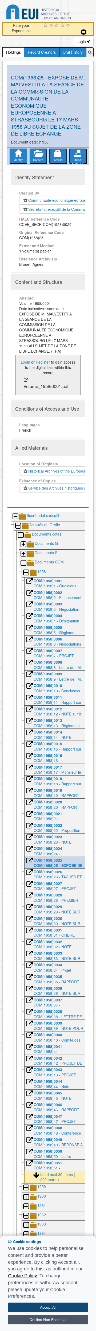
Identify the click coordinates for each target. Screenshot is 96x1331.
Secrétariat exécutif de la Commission (60, 209)
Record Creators (42, 52)
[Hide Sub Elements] (15, 517)
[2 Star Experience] (52, 26)
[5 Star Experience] (68, 26)
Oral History (73, 52)
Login (82, 41)
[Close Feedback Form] (83, 32)
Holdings (13, 52)
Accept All (48, 1307)
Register (43, 362)
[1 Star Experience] (46, 26)
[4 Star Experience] (63, 26)
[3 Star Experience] (57, 26)
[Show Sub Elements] (23, 545)
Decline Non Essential (48, 1319)
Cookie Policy (22, 1275)
